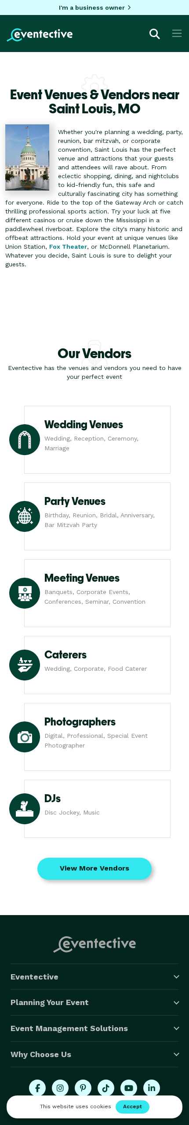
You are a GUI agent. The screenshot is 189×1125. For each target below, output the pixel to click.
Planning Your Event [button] (50, 1002)
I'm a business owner (92, 7)
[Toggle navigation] (177, 33)
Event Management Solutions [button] (69, 1028)
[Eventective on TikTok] (106, 1088)
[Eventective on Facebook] (37, 1088)
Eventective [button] (34, 976)
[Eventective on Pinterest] (83, 1088)
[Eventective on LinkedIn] (151, 1088)
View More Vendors (94, 868)
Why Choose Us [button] (41, 1054)
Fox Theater (68, 246)
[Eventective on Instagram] (60, 1088)
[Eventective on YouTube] (128, 1088)
